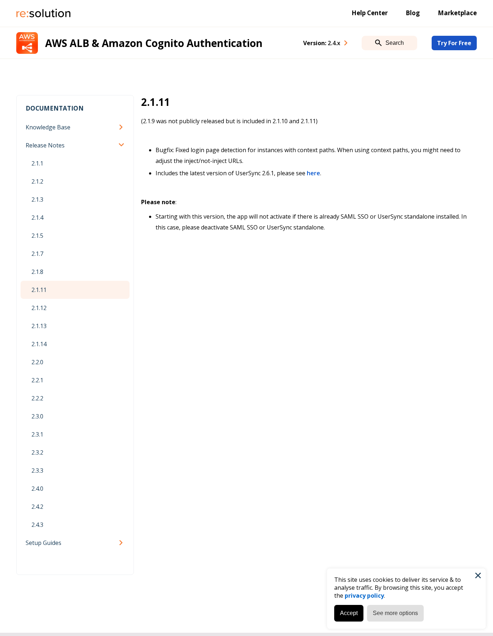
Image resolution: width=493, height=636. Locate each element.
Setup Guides (43, 543)
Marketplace (457, 13)
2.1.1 (37, 163)
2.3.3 (37, 470)
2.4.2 (37, 507)
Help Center (370, 13)
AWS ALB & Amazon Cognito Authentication (153, 43)
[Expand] (122, 127)
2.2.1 (37, 380)
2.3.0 (37, 416)
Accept (349, 613)
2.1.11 (39, 290)
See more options (395, 613)
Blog (413, 13)
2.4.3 (37, 525)
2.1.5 (37, 236)
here (313, 173)
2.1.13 (39, 326)
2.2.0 (37, 362)
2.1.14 (39, 344)
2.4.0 (37, 489)
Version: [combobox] (321, 43)
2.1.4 (37, 218)
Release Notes (45, 145)
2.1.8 (37, 272)
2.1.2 (37, 181)
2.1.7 (37, 254)
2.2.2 (37, 398)
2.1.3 (37, 199)
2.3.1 (37, 434)
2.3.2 (37, 452)
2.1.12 (39, 308)
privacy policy (364, 596)
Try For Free (454, 43)
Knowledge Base (48, 127)
